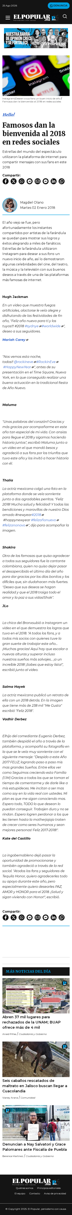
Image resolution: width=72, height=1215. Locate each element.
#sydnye (32, 326)
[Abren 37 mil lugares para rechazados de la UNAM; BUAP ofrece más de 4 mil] (36, 996)
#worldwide (51, 326)
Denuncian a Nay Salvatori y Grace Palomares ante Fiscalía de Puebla (34, 1147)
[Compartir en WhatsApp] (21, 181)
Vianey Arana (10, 1097)
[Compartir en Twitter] (13, 181)
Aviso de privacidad (55, 1193)
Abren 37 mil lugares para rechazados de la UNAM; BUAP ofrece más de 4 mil (31, 1022)
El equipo (20, 1193)
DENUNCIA (60, 5)
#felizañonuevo (43, 520)
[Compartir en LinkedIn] (53, 181)
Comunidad (28, 1097)
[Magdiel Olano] (9, 205)
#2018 (36, 515)
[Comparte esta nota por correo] (37, 181)
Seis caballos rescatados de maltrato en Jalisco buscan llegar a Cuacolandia (34, 1085)
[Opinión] (36, 38)
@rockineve (23, 362)
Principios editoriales (49, 1188)
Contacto (34, 1193)
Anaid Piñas (9, 1034)
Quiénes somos (24, 1188)
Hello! (8, 114)
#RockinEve (46, 362)
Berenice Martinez (12, 1156)
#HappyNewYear (17, 367)
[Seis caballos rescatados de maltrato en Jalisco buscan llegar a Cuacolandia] (36, 1059)
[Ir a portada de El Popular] (36, 17)
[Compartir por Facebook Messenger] (45, 181)
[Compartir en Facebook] (5, 181)
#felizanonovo (13, 525)
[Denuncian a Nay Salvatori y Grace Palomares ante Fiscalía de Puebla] (36, 1123)
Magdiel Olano (32, 202)
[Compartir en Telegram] (29, 181)
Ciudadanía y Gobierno (33, 1034)
